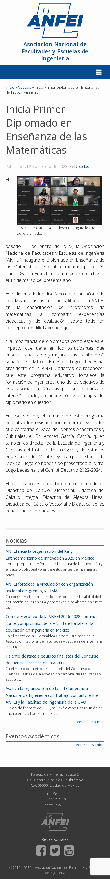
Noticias (81, 166)
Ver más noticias (90, 721)
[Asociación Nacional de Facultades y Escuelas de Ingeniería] (55, 822)
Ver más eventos (90, 744)
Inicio (10, 87)
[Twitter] (55, 850)
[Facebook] (41, 850)
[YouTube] (69, 850)
